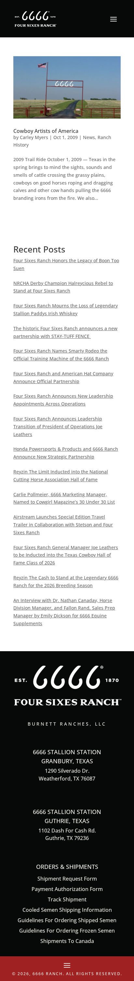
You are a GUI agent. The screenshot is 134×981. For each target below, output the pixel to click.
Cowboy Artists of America (45, 131)
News (89, 137)
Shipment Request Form (67, 878)
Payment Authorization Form (67, 889)
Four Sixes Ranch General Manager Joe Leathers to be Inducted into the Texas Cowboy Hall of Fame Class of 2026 (65, 555)
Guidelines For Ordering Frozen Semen (67, 930)
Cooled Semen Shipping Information (67, 909)
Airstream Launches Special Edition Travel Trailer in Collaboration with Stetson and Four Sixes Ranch (63, 525)
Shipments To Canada (67, 941)
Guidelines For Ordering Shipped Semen (67, 920)
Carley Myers (34, 137)
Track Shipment (67, 899)
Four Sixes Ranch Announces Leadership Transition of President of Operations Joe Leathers (57, 426)
